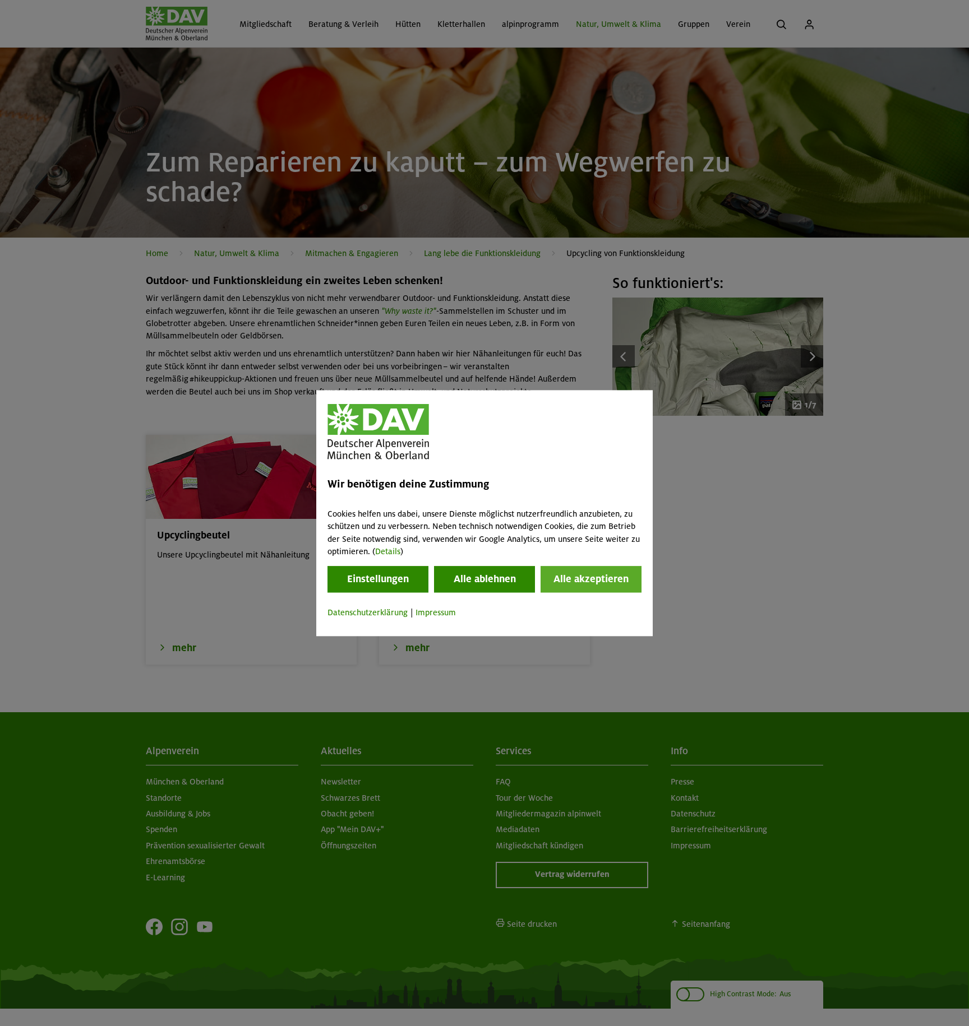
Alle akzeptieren (591, 579)
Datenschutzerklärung (367, 613)
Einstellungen (378, 579)
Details (387, 551)
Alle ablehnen (485, 579)
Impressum (436, 613)
